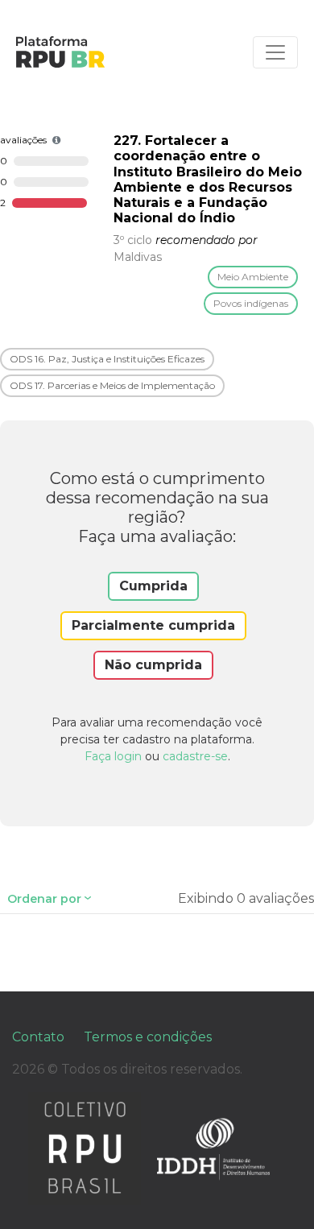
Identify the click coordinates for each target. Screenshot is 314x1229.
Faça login (113, 756)
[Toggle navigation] (275, 52)
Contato (38, 1037)
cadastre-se (195, 756)
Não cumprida (153, 664)
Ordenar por (44, 899)
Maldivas (138, 257)
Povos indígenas (250, 303)
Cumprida (153, 586)
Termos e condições (148, 1037)
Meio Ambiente (252, 277)
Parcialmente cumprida (153, 625)
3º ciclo (133, 240)
